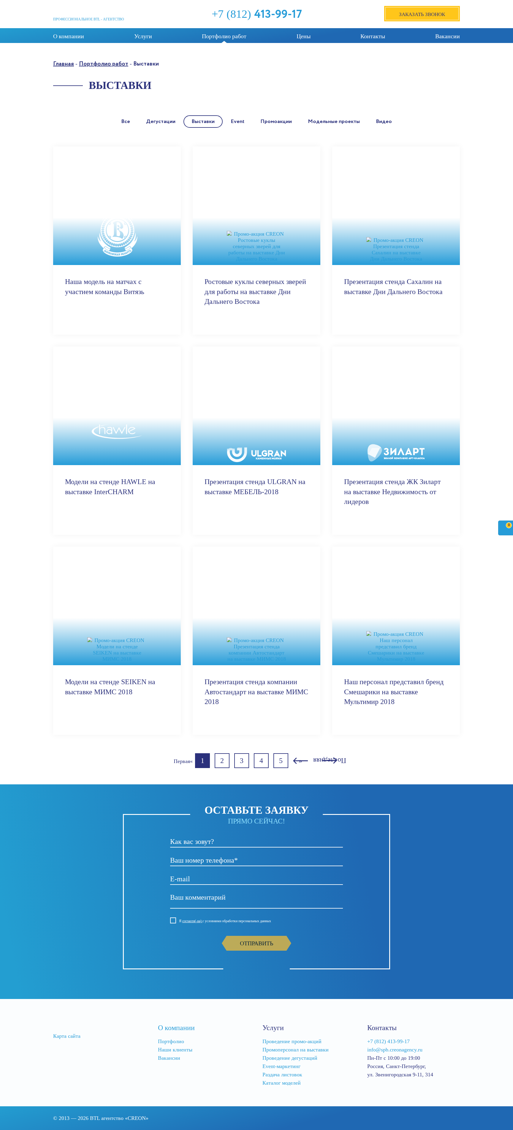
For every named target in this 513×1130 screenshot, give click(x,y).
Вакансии (447, 36)
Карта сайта (66, 1036)
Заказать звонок (422, 14)
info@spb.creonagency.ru (394, 1050)
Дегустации (160, 121)
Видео (384, 121)
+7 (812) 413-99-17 (388, 1041)
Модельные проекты (334, 121)
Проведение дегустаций (289, 1058)
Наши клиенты (175, 1050)
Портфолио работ (224, 36)
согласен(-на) (192, 921)
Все (125, 121)
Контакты (372, 36)
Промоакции (276, 121)
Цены (304, 36)
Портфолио (171, 1041)
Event (237, 121)
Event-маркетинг (281, 1066)
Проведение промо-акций (292, 1041)
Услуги (143, 36)
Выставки (203, 121)
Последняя (329, 761)
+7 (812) (257, 14)
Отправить (256, 943)
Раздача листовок (282, 1075)
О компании (68, 36)
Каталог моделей (281, 1083)
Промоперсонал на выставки (295, 1050)
